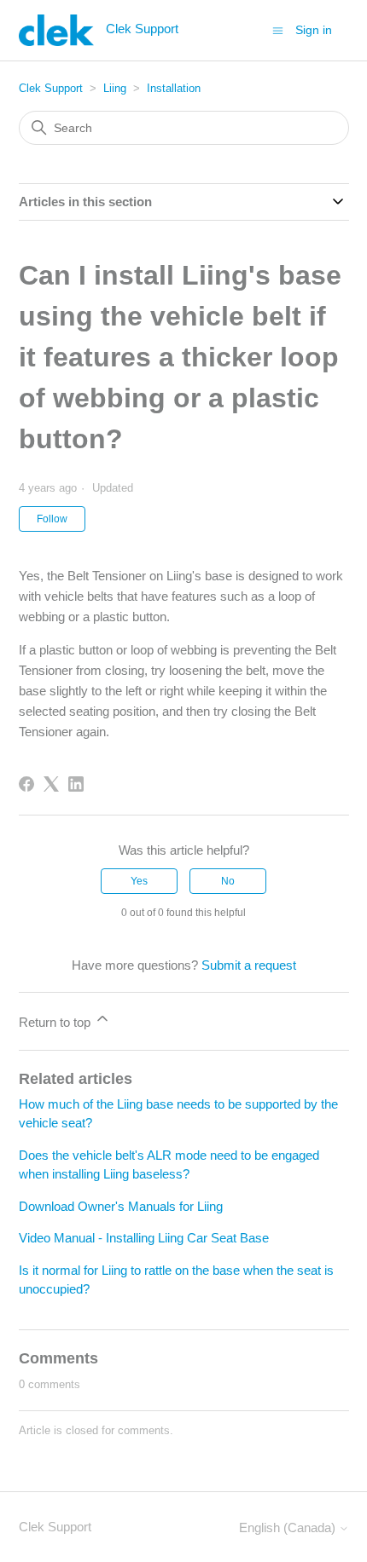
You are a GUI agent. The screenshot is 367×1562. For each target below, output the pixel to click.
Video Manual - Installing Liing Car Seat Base (144, 1238)
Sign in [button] (313, 30)
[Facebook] (26, 784)
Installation (174, 88)
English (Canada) (289, 1527)
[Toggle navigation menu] (277, 29)
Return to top (56, 1022)
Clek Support (51, 88)
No (228, 881)
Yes (139, 881)
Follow (52, 519)
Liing (114, 88)
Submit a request (248, 965)
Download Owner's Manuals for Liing (121, 1206)
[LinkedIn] (76, 784)
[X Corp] (51, 784)
